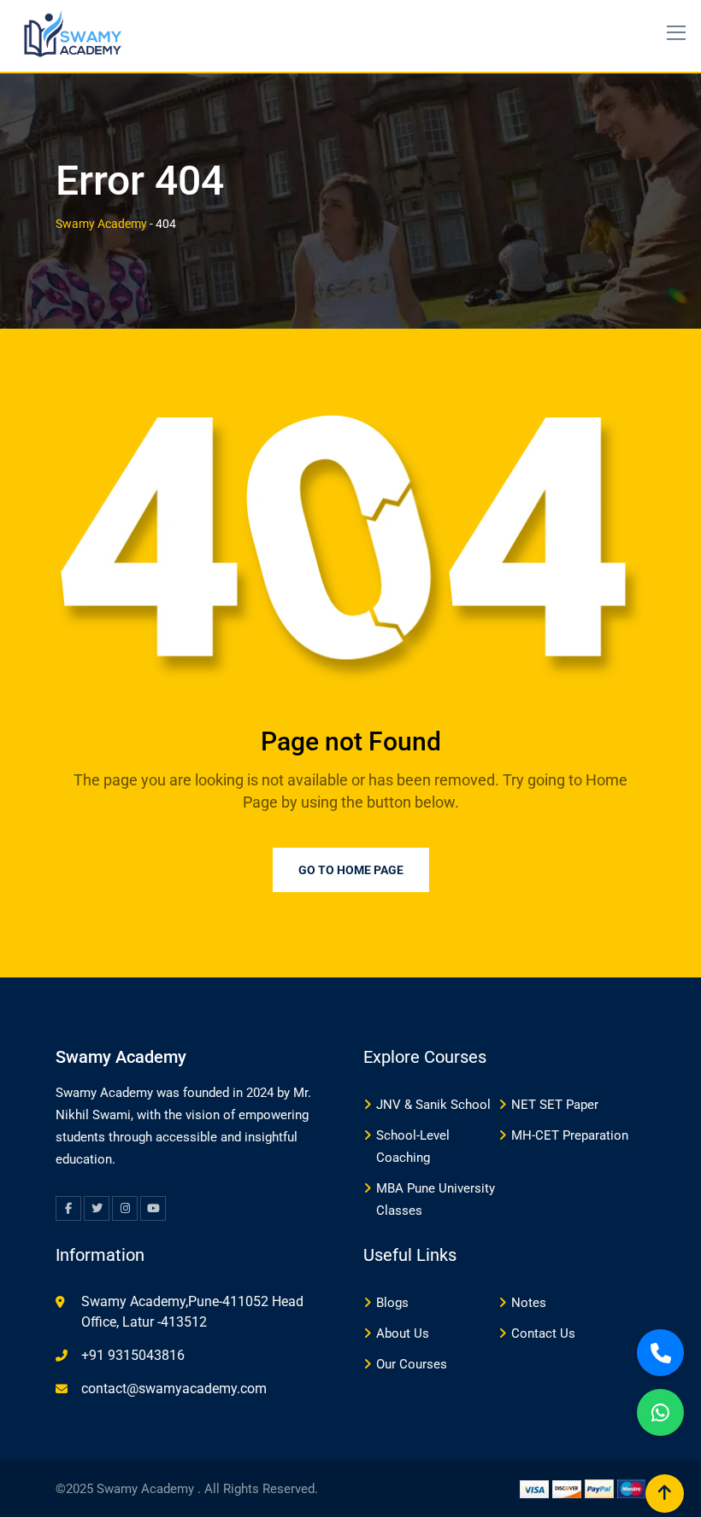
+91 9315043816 (133, 1355)
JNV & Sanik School (433, 1104)
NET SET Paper (554, 1104)
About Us (402, 1333)
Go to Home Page (351, 870)
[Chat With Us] (660, 1412)
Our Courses (411, 1364)
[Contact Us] (660, 1352)
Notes (528, 1302)
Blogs (392, 1302)
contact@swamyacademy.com (174, 1388)
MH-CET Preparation (569, 1135)
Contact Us (543, 1333)
